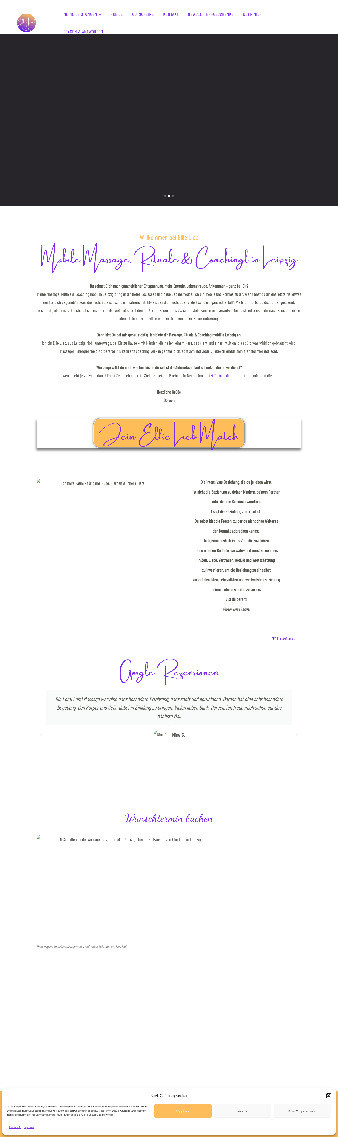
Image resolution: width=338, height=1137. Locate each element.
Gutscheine (143, 14)
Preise (117, 14)
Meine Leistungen (80, 14)
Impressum (29, 1127)
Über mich (252, 14)
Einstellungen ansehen (302, 1111)
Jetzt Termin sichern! (222, 375)
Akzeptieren (182, 1111)
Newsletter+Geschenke (211, 14)
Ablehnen (243, 1111)
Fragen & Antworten (83, 31)
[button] (329, 1095)
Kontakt (171, 14)
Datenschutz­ (15, 1127)
